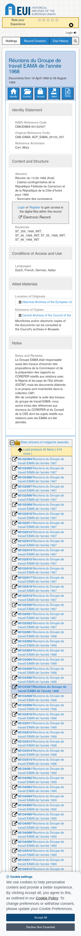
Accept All (40, 917)
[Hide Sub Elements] (12, 443)
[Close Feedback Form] (71, 25)
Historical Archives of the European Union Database (42, 10)
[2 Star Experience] (44, 20)
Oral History (60, 41)
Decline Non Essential (40, 927)
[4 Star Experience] (53, 20)
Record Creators (35, 41)
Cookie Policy (47, 898)
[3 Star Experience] (49, 20)
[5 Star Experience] (57, 20)
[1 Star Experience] (40, 20)
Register (34, 207)
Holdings (11, 41)
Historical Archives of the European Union (48, 302)
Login (70, 32)
